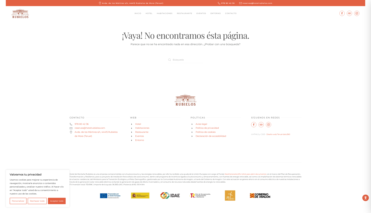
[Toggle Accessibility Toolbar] (365, 197)
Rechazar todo (37, 201)
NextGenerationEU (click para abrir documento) (245, 174)
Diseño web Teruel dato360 (278, 134)
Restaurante (184, 13)
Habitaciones (165, 13)
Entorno (216, 13)
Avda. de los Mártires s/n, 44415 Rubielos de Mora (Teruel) (132, 3)
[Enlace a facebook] (342, 13)
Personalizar (18, 201)
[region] (38, 188)
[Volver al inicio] (20, 13)
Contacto (231, 13)
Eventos (201, 13)
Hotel (149, 13)
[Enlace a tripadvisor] (349, 13)
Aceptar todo (56, 201)
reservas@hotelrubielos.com (257, 3)
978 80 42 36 (228, 3)
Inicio (137, 13)
